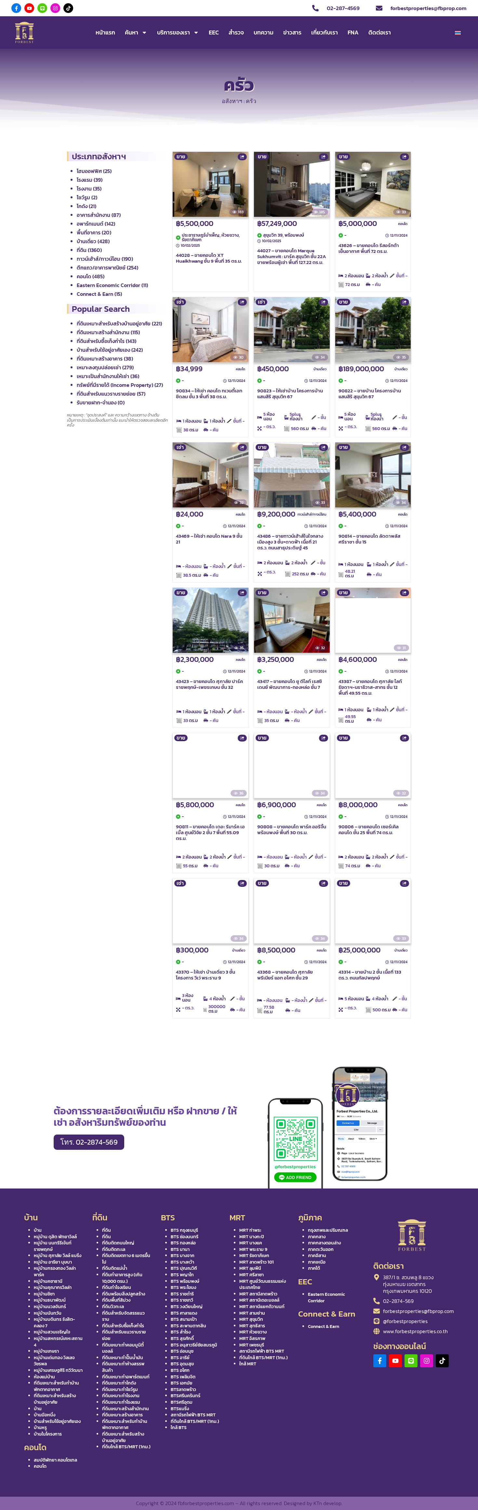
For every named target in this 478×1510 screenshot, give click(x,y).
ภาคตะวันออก (321, 1249)
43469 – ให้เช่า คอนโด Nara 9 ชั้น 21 (209, 538)
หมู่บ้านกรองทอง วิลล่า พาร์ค (55, 1271)
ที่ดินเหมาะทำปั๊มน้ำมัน (122, 1357)
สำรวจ (236, 32)
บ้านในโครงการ (48, 1434)
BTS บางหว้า (182, 1262)
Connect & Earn (323, 1326)
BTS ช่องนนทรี (184, 1236)
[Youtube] (29, 8)
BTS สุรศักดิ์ (182, 1338)
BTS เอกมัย (182, 1383)
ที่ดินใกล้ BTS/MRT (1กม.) (126, 1446)
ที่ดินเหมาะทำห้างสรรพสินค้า (123, 1367)
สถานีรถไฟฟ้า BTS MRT (193, 1415)
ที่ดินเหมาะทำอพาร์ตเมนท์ (126, 1376)
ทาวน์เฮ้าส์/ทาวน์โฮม (312, 514)
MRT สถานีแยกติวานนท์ (262, 1306)
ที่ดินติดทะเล (113, 1249)
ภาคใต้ (314, 1268)
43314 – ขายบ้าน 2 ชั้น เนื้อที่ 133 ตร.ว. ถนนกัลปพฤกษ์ (370, 974)
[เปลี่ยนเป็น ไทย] (458, 33)
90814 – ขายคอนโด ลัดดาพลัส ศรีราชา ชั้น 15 (369, 538)
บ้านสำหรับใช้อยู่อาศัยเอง (57, 1421)
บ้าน (38, 1230)
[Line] (42, 8)
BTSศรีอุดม (182, 1402)
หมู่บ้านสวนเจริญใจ (52, 1332)
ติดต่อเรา (379, 32)
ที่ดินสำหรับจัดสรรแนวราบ (123, 1316)
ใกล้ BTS (179, 1427)
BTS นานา (180, 1249)
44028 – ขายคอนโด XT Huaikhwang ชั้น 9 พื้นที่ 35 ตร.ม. (209, 258)
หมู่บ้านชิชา (44, 1294)
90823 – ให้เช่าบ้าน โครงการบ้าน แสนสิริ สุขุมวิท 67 (290, 393)
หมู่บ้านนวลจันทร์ (50, 1306)
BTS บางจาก (182, 1255)
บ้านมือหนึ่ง (44, 1415)
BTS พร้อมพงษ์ (185, 1281)
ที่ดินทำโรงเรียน (116, 1287)
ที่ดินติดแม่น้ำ (114, 1268)
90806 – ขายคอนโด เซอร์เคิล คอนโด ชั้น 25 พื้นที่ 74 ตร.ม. (369, 829)
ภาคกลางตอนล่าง (324, 1243)
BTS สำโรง (181, 1332)
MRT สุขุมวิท (251, 1319)
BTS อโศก (180, 1370)
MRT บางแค (250, 1243)
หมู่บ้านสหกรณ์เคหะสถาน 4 (58, 1341)
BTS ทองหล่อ (183, 1243)
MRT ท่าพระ (250, 1230)
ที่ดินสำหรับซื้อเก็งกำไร (123, 1325)
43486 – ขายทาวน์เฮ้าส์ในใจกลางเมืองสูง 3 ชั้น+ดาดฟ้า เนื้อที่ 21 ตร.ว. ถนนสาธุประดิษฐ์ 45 (290, 541)
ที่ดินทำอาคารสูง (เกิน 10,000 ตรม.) (122, 1278)
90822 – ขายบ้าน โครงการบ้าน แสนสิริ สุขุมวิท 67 (370, 393)
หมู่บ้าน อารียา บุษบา (53, 1262)
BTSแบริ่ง (180, 1408)
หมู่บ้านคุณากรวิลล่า (53, 1287)
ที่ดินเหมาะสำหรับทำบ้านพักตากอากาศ (56, 1386)
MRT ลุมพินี (250, 1268)
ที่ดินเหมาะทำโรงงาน (120, 1395)
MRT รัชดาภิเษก (254, 1255)
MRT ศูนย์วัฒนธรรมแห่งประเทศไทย (262, 1284)
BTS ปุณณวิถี (184, 1268)
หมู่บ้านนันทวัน (47, 1313)
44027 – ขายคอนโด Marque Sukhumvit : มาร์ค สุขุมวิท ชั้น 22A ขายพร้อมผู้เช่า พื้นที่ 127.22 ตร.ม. (291, 256)
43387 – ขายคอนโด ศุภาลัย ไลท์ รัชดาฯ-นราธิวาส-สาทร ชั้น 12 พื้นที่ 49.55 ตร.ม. (370, 687)
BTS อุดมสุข (182, 1363)
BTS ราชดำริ (182, 1294)
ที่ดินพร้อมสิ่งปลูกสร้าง (123, 1294)
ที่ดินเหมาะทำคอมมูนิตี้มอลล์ (123, 1348)
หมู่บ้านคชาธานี (48, 1281)
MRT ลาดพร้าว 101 (256, 1262)
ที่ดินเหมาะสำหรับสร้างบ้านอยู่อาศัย (55, 1399)
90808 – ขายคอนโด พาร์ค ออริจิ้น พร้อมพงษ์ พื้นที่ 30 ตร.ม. (291, 829)
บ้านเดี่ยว (319, 369)
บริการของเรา (173, 32)
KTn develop (327, 1503)
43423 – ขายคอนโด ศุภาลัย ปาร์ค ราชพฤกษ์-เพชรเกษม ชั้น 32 (209, 684)
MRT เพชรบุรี (251, 1345)
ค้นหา (131, 32)
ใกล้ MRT (247, 1363)
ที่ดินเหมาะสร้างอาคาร (122, 1415)
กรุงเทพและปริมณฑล (328, 1230)
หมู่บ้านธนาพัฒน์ (50, 1300)
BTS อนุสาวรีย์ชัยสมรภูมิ (194, 1345)
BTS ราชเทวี (182, 1300)
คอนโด (402, 223)
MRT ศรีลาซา (251, 1274)
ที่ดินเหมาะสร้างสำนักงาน (125, 1408)
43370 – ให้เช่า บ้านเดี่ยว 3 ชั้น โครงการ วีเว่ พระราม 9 (205, 974)
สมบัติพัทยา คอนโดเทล (55, 1460)
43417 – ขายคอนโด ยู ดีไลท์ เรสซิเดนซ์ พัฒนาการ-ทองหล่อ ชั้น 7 (289, 684)
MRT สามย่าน (252, 1313)
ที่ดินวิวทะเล (113, 1306)
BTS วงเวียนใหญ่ (187, 1306)
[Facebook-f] (16, 8)
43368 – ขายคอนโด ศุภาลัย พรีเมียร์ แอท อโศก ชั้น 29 (285, 974)
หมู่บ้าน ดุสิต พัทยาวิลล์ (55, 1236)
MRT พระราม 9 (253, 1249)
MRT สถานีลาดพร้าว (258, 1294)
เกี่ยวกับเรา (324, 32)
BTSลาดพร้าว (183, 1389)
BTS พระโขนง (183, 1287)
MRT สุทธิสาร (252, 1325)
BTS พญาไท (182, 1274)
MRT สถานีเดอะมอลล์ (259, 1300)
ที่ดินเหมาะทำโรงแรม (121, 1402)
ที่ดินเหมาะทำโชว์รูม (120, 1389)
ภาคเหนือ (316, 1262)
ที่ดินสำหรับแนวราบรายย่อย (124, 1335)
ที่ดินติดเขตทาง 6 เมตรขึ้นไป (126, 1259)
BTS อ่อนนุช (182, 1351)
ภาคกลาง (316, 1236)
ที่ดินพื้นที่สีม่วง (116, 1300)
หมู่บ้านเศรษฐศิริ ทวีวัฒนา (58, 1370)
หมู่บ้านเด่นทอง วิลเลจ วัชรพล (54, 1361)
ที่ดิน (106, 1230)
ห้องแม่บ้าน (44, 1376)
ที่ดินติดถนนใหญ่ (118, 1243)
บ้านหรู (40, 1427)
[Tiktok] (68, 8)
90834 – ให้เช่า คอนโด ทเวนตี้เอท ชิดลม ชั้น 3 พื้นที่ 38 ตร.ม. (209, 393)
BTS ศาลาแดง (184, 1313)
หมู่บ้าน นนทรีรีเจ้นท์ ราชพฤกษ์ (53, 1246)
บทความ (263, 32)
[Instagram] (55, 8)
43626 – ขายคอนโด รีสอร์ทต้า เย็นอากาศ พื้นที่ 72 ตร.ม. (369, 248)
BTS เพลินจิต (183, 1376)
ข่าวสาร (292, 32)
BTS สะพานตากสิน (188, 1325)
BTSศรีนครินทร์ (185, 1395)
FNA (353, 32)
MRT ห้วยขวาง (253, 1332)
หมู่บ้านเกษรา (46, 1351)
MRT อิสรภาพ (252, 1338)
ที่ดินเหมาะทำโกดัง (119, 1383)
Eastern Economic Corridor (326, 1297)
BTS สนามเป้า (184, 1319)
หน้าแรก (105, 32)
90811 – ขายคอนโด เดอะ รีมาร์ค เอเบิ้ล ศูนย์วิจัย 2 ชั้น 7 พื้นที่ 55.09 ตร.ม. (210, 832)
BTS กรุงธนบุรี (184, 1230)
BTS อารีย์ (180, 1357)
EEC (214, 32)
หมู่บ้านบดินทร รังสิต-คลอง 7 (54, 1322)
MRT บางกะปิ (251, 1236)
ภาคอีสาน (317, 1255)
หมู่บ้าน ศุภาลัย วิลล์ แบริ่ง (57, 1255)
